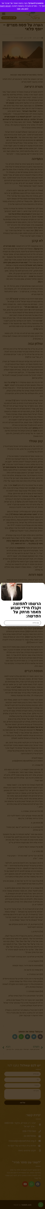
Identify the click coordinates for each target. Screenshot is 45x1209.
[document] (22, 604)
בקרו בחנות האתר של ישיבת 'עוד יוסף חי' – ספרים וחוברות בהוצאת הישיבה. (22, 6)
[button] (3, 586)
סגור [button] (18, 9)
